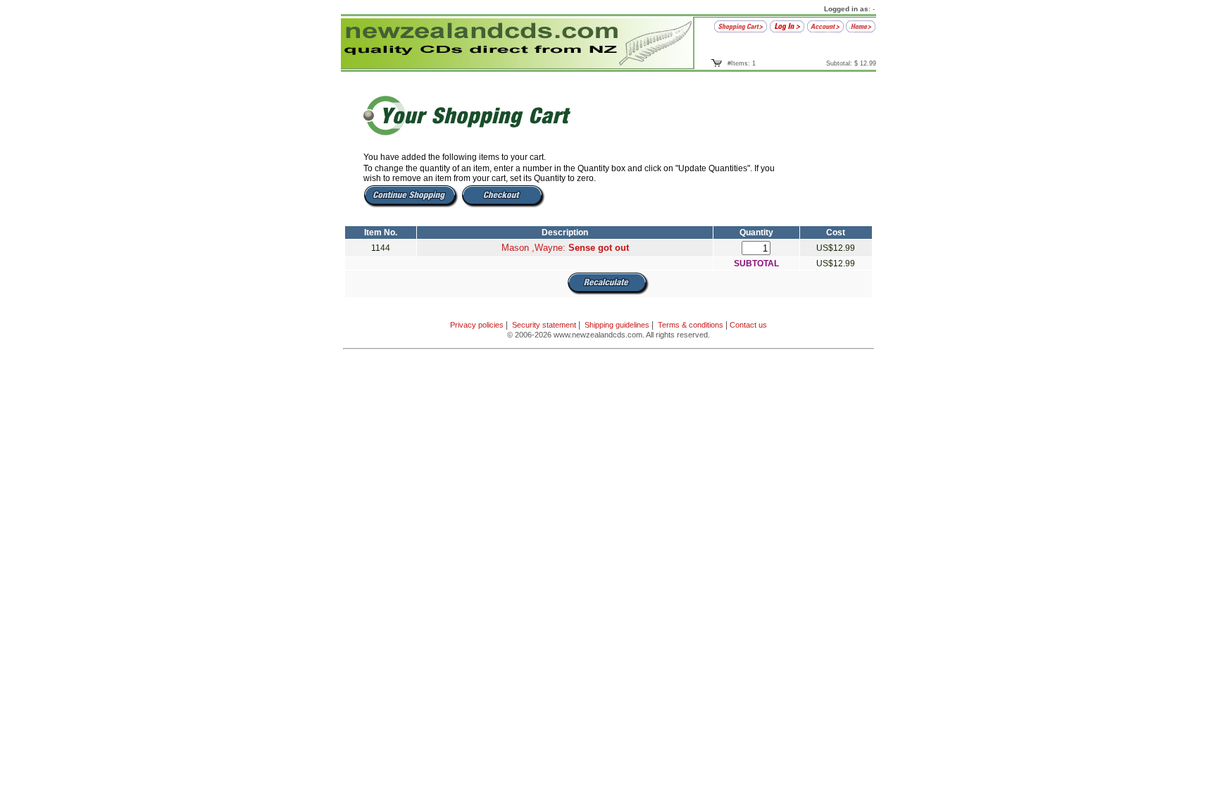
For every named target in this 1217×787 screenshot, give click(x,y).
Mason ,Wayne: (565, 247)
